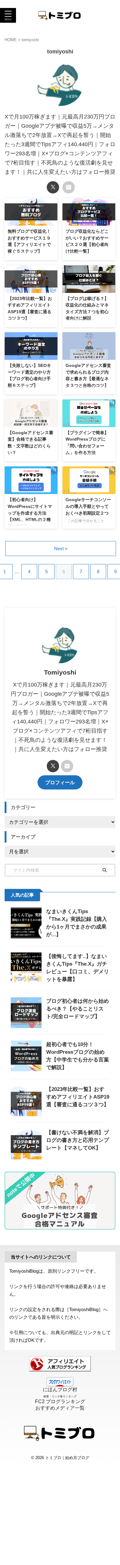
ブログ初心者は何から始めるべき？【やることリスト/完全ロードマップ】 (77, 1008)
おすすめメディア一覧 (60, 1408)
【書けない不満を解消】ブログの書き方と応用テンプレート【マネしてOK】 (77, 1140)
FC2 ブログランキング (60, 1401)
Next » (60, 548)
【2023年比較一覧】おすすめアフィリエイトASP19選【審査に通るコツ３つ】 (77, 1097)
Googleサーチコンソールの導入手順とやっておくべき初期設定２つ (88, 506)
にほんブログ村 (60, 1389)
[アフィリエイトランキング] (60, 1368)
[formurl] (68, 187)
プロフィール (60, 782)
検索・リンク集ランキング (60, 1396)
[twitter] (53, 187)
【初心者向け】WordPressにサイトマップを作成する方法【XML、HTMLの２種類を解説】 (30, 512)
